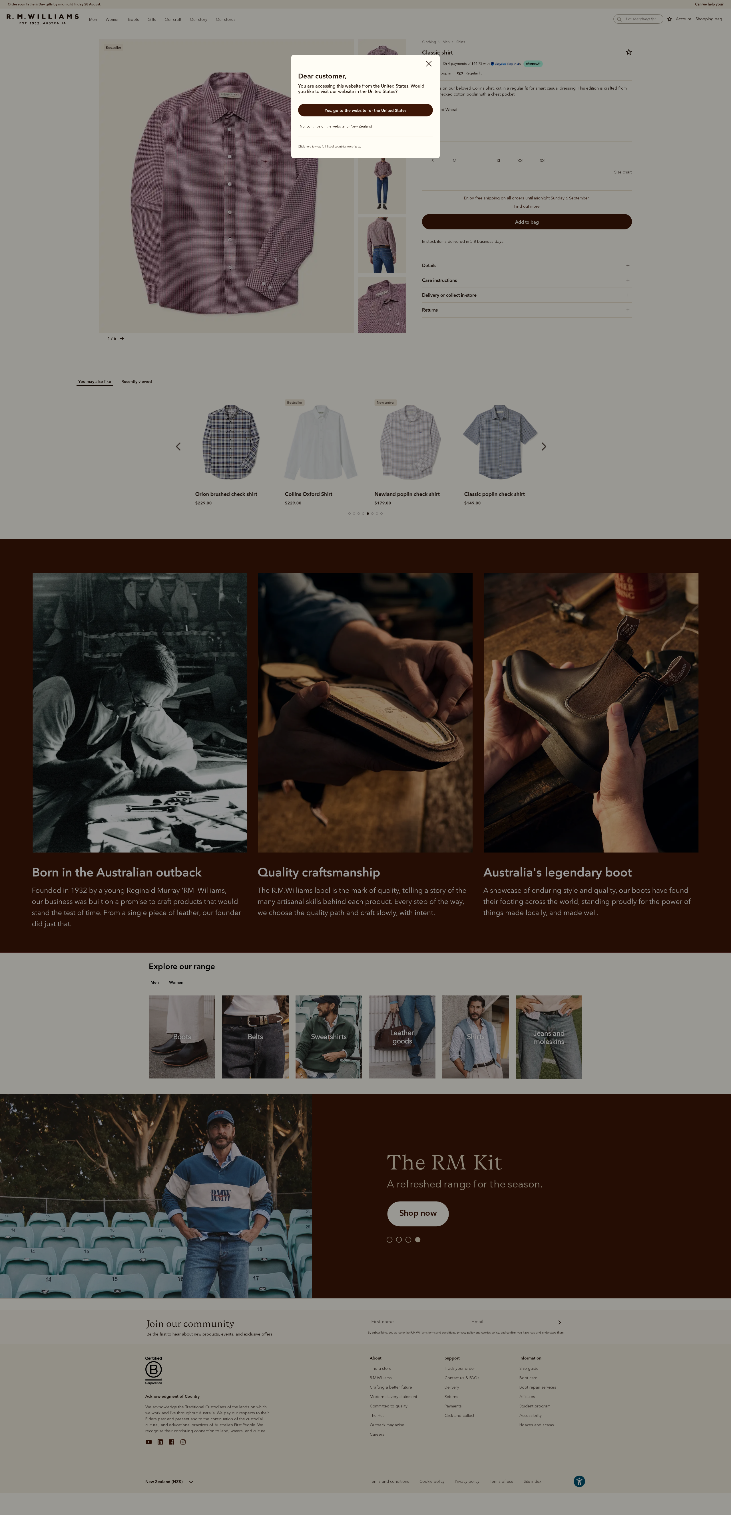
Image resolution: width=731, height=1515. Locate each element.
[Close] (428, 64)
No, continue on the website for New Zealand (336, 126)
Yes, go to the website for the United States (365, 110)
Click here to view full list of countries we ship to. (329, 146)
